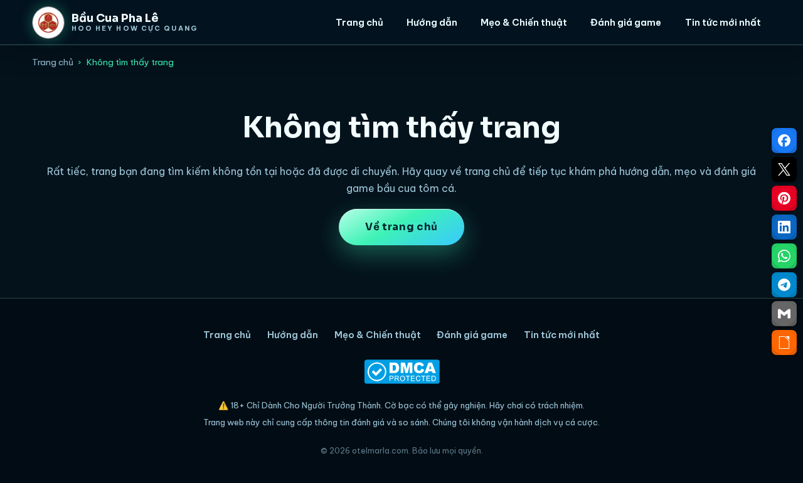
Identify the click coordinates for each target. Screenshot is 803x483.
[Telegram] (784, 284)
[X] (784, 169)
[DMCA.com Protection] (401, 371)
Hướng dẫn (432, 22)
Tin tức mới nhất (723, 22)
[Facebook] (784, 140)
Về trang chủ (401, 226)
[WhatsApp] (784, 255)
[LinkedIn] (784, 227)
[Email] (784, 313)
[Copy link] (784, 342)
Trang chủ (359, 22)
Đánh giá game (625, 22)
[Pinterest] (784, 198)
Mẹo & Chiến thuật (524, 22)
